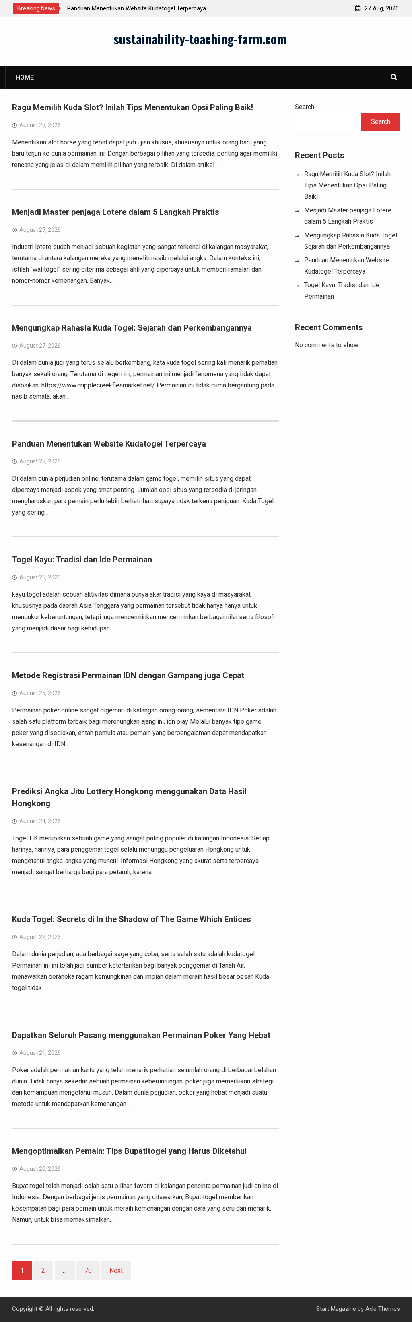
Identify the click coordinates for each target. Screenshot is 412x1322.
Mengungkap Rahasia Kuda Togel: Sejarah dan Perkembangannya (132, 328)
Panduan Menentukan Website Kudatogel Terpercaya (136, 8)
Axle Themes (382, 1308)
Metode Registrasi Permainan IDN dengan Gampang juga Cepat (128, 675)
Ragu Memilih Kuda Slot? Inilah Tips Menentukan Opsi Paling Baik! (132, 107)
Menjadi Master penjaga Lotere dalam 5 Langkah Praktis (115, 212)
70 (88, 1270)
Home (25, 77)
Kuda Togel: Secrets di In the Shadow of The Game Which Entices (131, 919)
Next (116, 1270)
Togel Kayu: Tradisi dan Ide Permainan (82, 559)
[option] (139, 8)
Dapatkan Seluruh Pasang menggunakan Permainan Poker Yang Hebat (141, 1035)
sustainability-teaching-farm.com (199, 38)
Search (304, 107)
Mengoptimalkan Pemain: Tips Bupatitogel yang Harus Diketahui (129, 1151)
